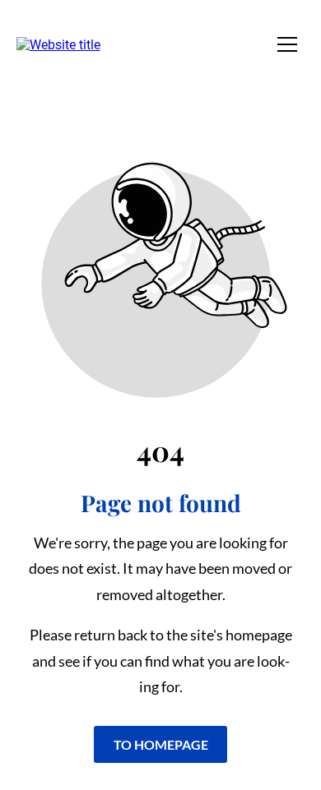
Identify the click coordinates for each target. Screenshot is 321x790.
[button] (287, 44)
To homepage (161, 744)
